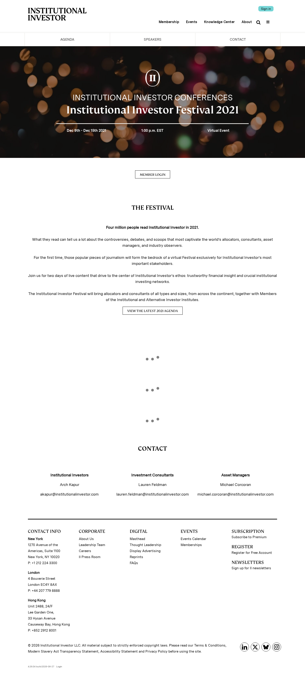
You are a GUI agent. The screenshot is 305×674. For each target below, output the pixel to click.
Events (191, 22)
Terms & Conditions (210, 645)
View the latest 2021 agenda (152, 311)
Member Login (152, 174)
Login (59, 666)
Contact (238, 40)
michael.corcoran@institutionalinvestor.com (235, 494)
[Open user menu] (268, 20)
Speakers (152, 40)
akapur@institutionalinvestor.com (69, 494)
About (247, 22)
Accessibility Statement (119, 651)
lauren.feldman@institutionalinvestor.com (152, 494)
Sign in (266, 8)
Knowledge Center (219, 22)
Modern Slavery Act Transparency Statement (63, 651)
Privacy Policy (156, 651)
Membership (169, 22)
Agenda (67, 40)
